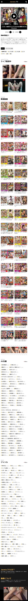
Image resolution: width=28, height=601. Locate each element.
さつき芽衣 (13, 395)
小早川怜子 (5, 384)
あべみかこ (12, 445)
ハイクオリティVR (7, 525)
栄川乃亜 (5, 450)
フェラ (5, 475)
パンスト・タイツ (19, 534)
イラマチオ (5, 506)
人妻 (4, 515)
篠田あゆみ (13, 424)
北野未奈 (21, 398)
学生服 (4, 532)
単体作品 (5, 465)
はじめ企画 (10, 51)
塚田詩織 (11, 443)
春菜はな (17, 388)
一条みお (22, 424)
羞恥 (23, 506)
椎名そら (5, 445)
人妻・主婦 (6, 470)
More (26, 61)
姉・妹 (17, 525)
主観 (12, 511)
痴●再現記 (4, 51)
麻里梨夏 (20, 441)
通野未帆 (20, 412)
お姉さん (12, 489)
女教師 (15, 539)
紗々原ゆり (12, 455)
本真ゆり (13, 419)
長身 (10, 549)
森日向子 (5, 398)
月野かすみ (22, 417)
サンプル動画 (6, 468)
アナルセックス (20, 551)
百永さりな (13, 431)
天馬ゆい (20, 391)
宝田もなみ (5, 417)
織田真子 (20, 450)
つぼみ (4, 412)
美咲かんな (5, 395)
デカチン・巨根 (6, 539)
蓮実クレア (13, 374)
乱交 (23, 513)
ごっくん (18, 530)
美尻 (10, 515)
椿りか (4, 403)
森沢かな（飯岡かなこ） (16, 367)
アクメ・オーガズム (7, 522)
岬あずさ (21, 448)
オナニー (20, 503)
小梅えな (13, 452)
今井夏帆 (21, 429)
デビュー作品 (15, 506)
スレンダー (20, 472)
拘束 (17, 513)
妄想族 (5, 492)
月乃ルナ (5, 429)
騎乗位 (5, 487)
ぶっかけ (13, 537)
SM (4, 551)
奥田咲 (4, 443)
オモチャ (19, 511)
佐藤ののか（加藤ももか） (16, 433)
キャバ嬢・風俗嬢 (7, 520)
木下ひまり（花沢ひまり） (9, 376)
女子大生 (5, 496)
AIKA (19, 376)
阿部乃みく (5, 452)
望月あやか (13, 436)
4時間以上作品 (6, 482)
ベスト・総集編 (13, 508)
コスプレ (15, 499)
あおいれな (12, 398)
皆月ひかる (12, 381)
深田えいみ (5, 405)
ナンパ (5, 489)
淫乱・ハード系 (15, 484)
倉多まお (20, 403)
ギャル (12, 503)
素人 (11, 53)
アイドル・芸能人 (7, 534)
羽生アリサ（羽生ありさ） (16, 426)
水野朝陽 (12, 393)
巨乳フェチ (5, 541)
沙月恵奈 (5, 381)
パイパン (19, 492)
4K (3, 518)
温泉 (4, 549)
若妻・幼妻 (5, 556)
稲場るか (5, 414)
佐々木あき (21, 381)
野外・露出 (5, 546)
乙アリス (12, 379)
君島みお (5, 391)
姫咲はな (5, 386)
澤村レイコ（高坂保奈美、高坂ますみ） (12, 438)
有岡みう (5, 426)
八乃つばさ (22, 395)
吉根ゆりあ (22, 384)
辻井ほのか (5, 407)
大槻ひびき (14, 365)
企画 (7, 53)
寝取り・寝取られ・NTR (9, 480)
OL (23, 499)
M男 (24, 544)
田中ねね (5, 393)
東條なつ (12, 414)
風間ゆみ (12, 391)
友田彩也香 (5, 436)
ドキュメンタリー (7, 494)
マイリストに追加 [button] (9, 48)
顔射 (11, 487)
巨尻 (11, 492)
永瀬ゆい (20, 422)
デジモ (3, 53)
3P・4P (21, 475)
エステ (20, 537)
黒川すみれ (20, 400)
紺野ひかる (5, 419)
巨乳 (21, 465)
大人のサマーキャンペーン (9, 527)
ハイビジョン (12, 501)
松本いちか (13, 369)
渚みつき (5, 379)
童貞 (13, 541)
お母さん (10, 551)
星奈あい (5, 433)
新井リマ (5, 441)
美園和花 (5, 374)
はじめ (23, 51)
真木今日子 (11, 412)
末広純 (12, 405)
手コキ (4, 508)
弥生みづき (14, 372)
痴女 (12, 472)
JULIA (19, 379)
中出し (14, 465)
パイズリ (16, 482)
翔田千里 (12, 400)
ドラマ (19, 487)
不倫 (16, 494)
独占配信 (5, 503)
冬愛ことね (20, 414)
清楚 (4, 553)
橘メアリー (21, 419)
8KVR (13, 556)
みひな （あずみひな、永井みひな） (11, 410)
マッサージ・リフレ (7, 530)
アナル (20, 527)
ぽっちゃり (17, 549)
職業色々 (5, 537)
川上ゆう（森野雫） (7, 388)
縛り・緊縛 (16, 544)
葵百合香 (13, 448)
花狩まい (12, 450)
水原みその (5, 431)
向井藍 (4, 422)
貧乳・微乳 (10, 518)
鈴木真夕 (21, 452)
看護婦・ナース (12, 553)
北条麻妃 (19, 443)
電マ (16, 515)
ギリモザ (17, 520)
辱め (4, 501)
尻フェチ (5, 511)
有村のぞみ (11, 403)
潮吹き (19, 477)
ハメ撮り (12, 475)
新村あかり (5, 372)
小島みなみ (21, 455)
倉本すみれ (12, 386)
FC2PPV (5, 472)
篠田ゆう (5, 367)
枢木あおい (13, 384)
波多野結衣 (5, 365)
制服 (12, 496)
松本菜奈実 (5, 424)
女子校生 (5, 484)
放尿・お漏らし (6, 544)
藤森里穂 (5, 400)
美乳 (11, 477)
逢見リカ (5, 455)
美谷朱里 (20, 405)
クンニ (13, 546)
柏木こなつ (11, 422)
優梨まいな (13, 417)
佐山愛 (20, 445)
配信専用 (20, 496)
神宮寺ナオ (12, 429)
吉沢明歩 (12, 441)
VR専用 (18, 522)
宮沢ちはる (5, 448)
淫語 (22, 515)
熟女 (21, 470)
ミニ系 (11, 532)
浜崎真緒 (5, 369)
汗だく (20, 546)
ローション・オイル (7, 513)
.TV (14, 2)
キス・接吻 (22, 501)
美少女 (14, 470)
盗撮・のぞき (6, 499)
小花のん (22, 431)
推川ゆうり (20, 393)
